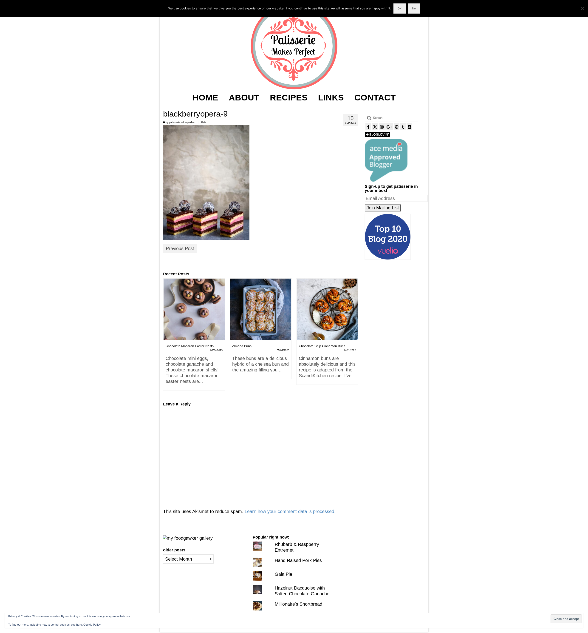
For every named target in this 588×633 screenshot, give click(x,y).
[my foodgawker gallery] (188, 537)
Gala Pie (283, 574)
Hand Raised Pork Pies (298, 560)
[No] (582, 8)
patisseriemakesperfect (182, 122)
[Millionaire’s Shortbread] (327, 309)
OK (399, 8)
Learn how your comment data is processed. (290, 511)
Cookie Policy (92, 624)
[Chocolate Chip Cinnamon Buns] (260, 309)
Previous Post (180, 248)
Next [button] (354, 336)
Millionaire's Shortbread (298, 604)
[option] (194, 331)
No (414, 8)
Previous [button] (167, 336)
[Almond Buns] (194, 309)
